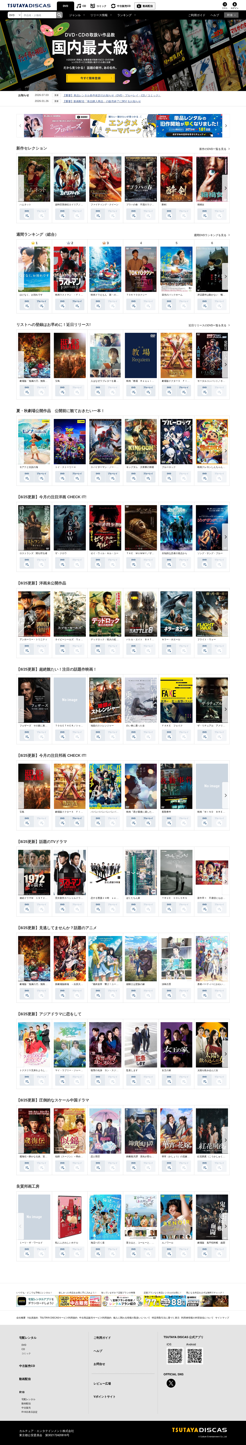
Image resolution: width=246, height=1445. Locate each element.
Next (226, 188)
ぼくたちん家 (133, 898)
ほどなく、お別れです (31, 294)
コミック (101, 6)
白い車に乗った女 (135, 725)
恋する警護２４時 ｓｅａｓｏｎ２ (109, 898)
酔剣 (164, 204)
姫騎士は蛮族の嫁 (135, 984)
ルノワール (167, 1242)
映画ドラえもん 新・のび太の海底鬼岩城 (113, 294)
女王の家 (166, 1070)
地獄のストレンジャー (102, 725)
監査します (132, 1070)
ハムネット (25, 204)
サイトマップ (222, 1317)
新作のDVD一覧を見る (213, 148)
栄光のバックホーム (172, 294)
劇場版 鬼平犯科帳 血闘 (211, 1242)
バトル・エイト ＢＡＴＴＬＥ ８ (144, 639)
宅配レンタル (28, 1399)
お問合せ (99, 1364)
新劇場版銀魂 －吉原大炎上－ (71, 984)
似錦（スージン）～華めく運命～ (72, 1156)
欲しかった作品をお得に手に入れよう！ (78, 1292)
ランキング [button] (124, 15)
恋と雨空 (95, 1156)
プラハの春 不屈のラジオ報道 (142, 204)
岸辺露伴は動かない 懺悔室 (212, 294)
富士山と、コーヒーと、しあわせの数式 (147, 1242)
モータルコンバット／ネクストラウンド (218, 381)
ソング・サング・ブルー (210, 553)
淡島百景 (166, 984)
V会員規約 (32, 1317)
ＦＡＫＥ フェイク (172, 725)
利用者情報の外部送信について (197, 1317)
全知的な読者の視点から (174, 553)
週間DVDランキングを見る (210, 235)
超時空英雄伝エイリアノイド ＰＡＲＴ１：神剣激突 (83, 204)
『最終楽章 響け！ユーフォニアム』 (110, 984)
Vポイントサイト (105, 1396)
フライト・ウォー (206, 639)
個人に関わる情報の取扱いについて (131, 1317)
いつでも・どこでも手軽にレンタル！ (34, 1292)
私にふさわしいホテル (66, 1242)
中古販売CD (123, 6)
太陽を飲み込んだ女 (207, 1070)
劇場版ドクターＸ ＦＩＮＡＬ (178, 381)
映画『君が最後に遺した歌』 (141, 811)
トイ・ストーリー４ (65, 467)
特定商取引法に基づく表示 (166, 1317)
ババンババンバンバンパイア (106, 811)
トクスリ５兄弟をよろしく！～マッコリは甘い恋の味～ (48, 1070)
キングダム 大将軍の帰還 (140, 467)
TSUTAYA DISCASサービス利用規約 (58, 1317)
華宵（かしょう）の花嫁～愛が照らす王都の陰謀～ (188, 1156)
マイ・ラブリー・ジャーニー (70, 1070)
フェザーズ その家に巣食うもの (37, 725)
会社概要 (21, 1317)
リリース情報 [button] (99, 15)
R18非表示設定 (29, 1411)
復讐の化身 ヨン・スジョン (106, 1070)
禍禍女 (200, 204)
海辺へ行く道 (98, 1242)
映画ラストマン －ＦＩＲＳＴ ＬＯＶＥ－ (78, 294)
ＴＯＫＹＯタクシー (136, 294)
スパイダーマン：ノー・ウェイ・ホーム (111, 467)
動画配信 (148, 6)
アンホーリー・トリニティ (33, 639)
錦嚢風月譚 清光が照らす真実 (142, 1156)
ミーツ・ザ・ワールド (31, 1242)
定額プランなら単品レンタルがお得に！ (163, 1292)
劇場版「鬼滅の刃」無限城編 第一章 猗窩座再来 (46, 381)
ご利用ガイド (196, 15)
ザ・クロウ (61, 553)
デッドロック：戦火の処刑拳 (106, 639)
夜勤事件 (166, 811)
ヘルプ (214, 15)
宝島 (57, 381)
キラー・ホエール (171, 639)
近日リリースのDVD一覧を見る (208, 325)
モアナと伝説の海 (29, 467)
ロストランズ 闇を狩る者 (33, 553)
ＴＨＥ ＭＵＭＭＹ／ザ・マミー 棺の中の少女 (151, 553)
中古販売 (26, 1407)
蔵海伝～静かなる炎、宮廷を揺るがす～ (40, 1156)
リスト (225, 8)
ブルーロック (169, 467)
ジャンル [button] (75, 15)
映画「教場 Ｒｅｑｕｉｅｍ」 (142, 381)
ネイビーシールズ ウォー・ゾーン (73, 639)
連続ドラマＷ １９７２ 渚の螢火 (38, 898)
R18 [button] (229, 15)
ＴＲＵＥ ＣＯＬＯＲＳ (174, 898)
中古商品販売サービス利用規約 (95, 1317)
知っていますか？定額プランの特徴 (118, 1292)
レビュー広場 (102, 1383)
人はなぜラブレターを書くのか (107, 381)
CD (84, 6)
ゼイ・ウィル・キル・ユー (104, 553)
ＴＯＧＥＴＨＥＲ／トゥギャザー (72, 725)
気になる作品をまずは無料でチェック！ (205, 1292)
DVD (65, 6)
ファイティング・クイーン (104, 204)
